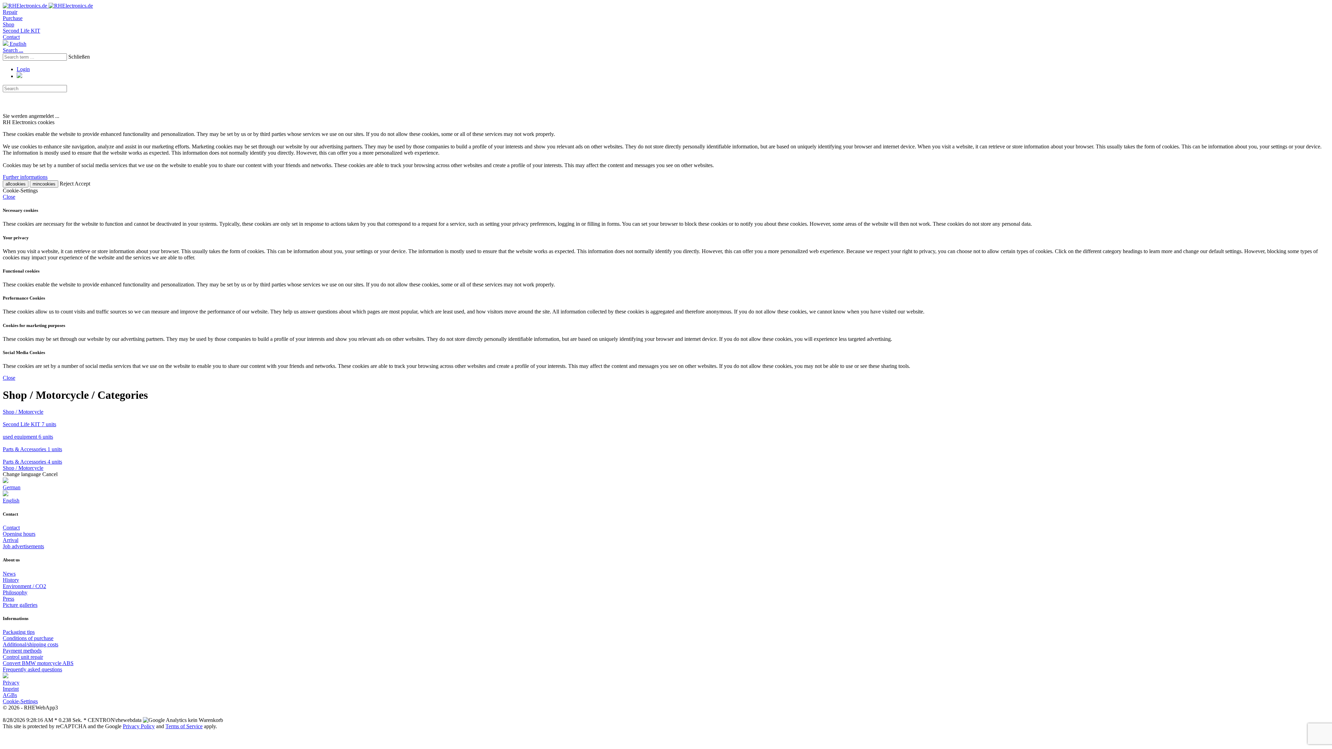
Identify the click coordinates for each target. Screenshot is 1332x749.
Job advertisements (23, 546)
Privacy (11, 683)
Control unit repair (23, 657)
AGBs (10, 695)
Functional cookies (21, 271)
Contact (11, 37)
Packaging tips (19, 632)
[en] (5, 676)
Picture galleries (20, 605)
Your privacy (16, 237)
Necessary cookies (20, 210)
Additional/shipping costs (30, 644)
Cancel (50, 474)
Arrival (10, 540)
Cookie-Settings (20, 701)
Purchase (13, 18)
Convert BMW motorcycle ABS (38, 663)
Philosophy (15, 592)
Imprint (11, 689)
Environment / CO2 (24, 586)
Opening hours (19, 534)
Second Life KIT (21, 31)
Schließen (79, 57)
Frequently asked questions (32, 669)
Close (9, 197)
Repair (10, 12)
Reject (67, 184)
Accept (82, 184)
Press (8, 599)
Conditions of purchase (28, 638)
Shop (8, 24)
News (9, 574)
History (11, 580)
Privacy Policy (139, 726)
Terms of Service (184, 726)
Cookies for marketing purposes (34, 325)
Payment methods (22, 651)
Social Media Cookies (24, 352)
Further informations (25, 177)
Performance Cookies (24, 298)
